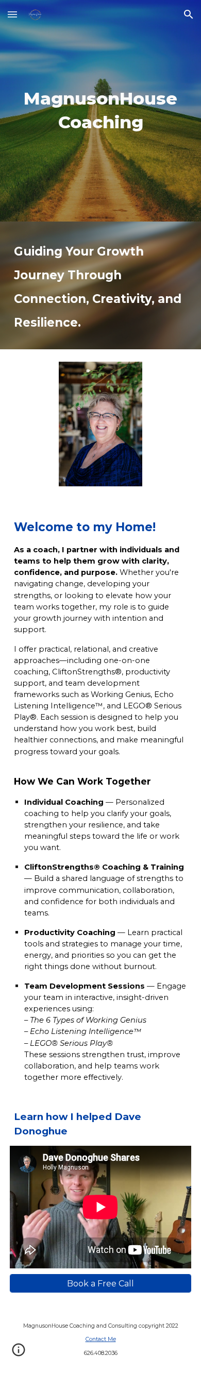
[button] (12, 14)
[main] (100, 111)
